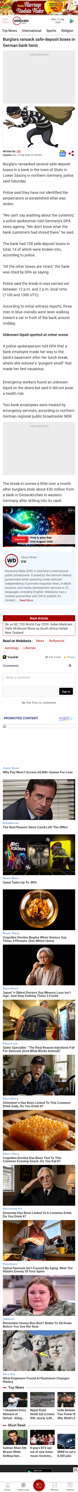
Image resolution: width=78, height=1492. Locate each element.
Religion (67, 31)
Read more (20, 539)
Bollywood (56, 641)
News (40, 641)
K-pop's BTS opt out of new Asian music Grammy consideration (41, 1452)
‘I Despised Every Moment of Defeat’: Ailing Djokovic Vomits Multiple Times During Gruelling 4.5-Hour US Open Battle (14, 1414)
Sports (51, 31)
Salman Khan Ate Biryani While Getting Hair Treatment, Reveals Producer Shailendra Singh (15, 1452)
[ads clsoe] (75, 1469)
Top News (9, 31)
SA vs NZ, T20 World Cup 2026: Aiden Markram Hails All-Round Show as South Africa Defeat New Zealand (38, 628)
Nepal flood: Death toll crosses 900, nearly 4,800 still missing (42, 1414)
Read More (26, 600)
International (31, 31)
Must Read (17, 1425)
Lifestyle (29, 648)
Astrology (12, 648)
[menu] (6, 21)
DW (19, 151)
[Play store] (72, 21)
